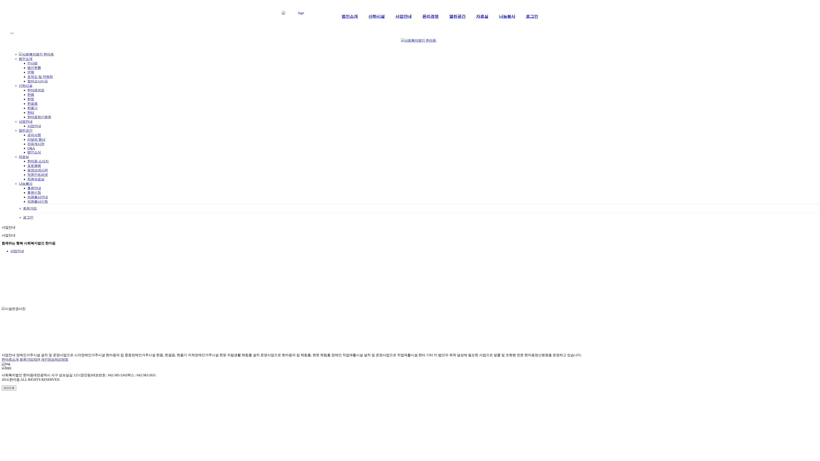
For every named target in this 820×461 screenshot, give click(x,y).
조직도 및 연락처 (40, 77)
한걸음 (32, 103)
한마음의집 (35, 90)
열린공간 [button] (25, 130)
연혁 (30, 72)
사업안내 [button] (25, 121)
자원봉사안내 (37, 197)
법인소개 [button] (25, 59)
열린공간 (457, 16)
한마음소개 (10, 359)
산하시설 (377, 16)
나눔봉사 (507, 16)
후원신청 (34, 192)
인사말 (32, 63)
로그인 (532, 16)
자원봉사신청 (37, 201)
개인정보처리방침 (54, 359)
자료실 (482, 16)
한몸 (30, 94)
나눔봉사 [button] (25, 183)
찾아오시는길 (37, 81)
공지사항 (34, 135)
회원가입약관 (30, 359)
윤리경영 (430, 16)
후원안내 (34, 188)
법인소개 (350, 16)
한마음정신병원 (39, 117)
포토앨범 (34, 166)
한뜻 (30, 99)
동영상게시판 (37, 170)
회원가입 (30, 208)
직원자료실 (35, 179)
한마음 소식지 (38, 161)
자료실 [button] (24, 157)
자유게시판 (35, 144)
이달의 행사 (36, 139)
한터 (30, 112)
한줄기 (32, 108)
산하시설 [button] (25, 86)
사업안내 (403, 16)
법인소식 (34, 152)
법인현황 (34, 68)
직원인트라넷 (37, 175)
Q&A (31, 148)
